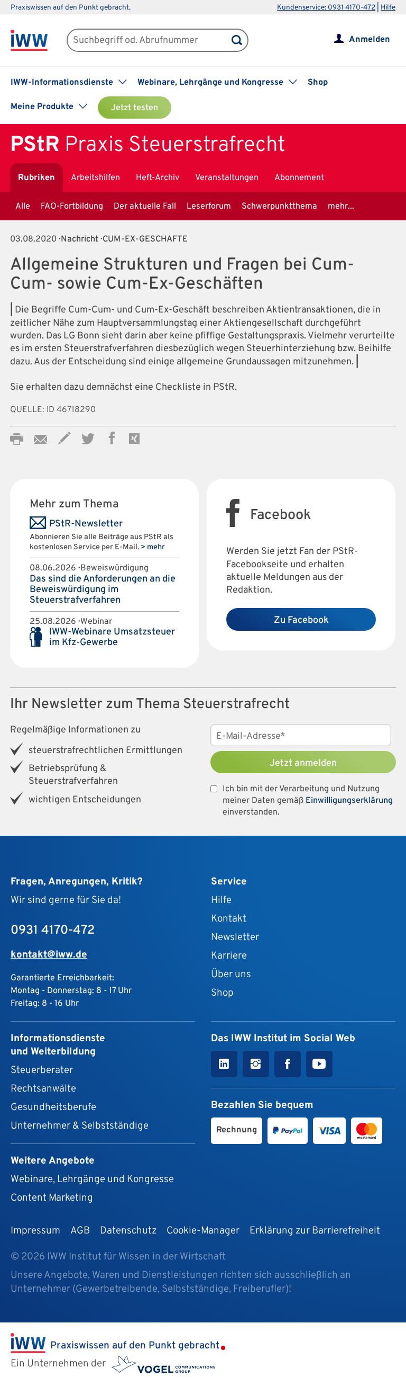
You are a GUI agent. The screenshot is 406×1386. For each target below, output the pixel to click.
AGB (80, 1230)
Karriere (229, 956)
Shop (318, 82)
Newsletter (235, 937)
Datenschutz (128, 1230)
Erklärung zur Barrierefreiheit (315, 1230)
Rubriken (36, 178)
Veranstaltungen (227, 178)
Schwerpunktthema (279, 206)
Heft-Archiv (157, 178)
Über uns (231, 974)
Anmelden (369, 39)
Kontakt (228, 919)
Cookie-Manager (203, 1230)
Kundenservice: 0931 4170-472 (326, 7)
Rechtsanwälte (43, 1089)
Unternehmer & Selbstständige (80, 1126)
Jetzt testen (134, 108)
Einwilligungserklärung (349, 800)
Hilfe (388, 7)
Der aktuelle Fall (145, 206)
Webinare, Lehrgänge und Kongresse (92, 1179)
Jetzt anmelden (303, 763)
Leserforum (209, 206)
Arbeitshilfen (95, 178)
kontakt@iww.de (49, 955)
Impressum (35, 1230)
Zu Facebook (301, 620)
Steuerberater (42, 1070)
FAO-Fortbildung (72, 206)
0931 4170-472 (53, 930)
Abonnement (299, 178)
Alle (22, 206)
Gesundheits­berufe (53, 1107)
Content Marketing (52, 1198)
